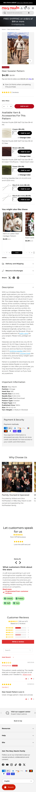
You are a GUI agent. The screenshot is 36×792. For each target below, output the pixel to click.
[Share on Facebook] (14, 278)
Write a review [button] (18, 642)
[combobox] (18, 13)
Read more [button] (27, 674)
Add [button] (16, 252)
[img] (18, 535)
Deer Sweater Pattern (13, 29)
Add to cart (24, 106)
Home (4, 29)
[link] (12, 222)
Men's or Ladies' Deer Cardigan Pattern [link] (11, 235)
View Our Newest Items (25, 2)
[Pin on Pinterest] (18, 278)
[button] (28, 13)
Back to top (18, 721)
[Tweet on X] (9, 278)
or (24, 138)
